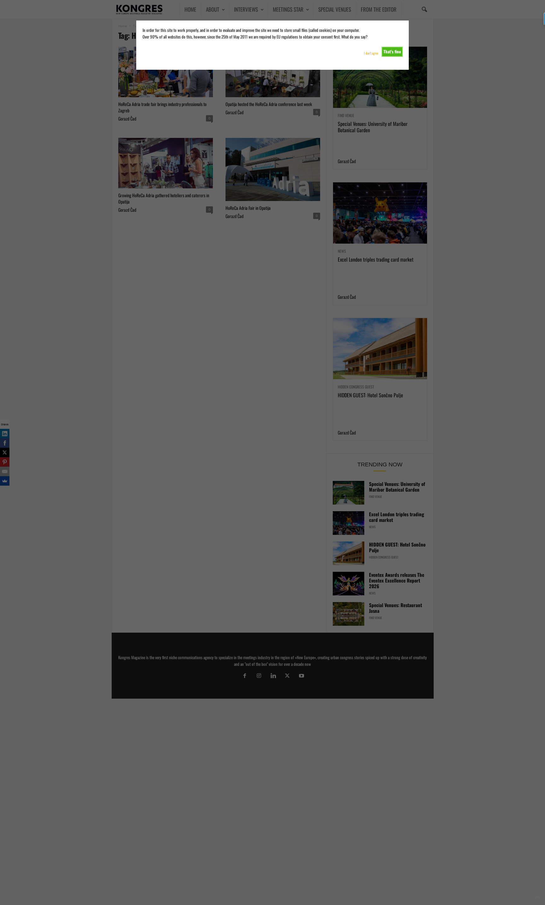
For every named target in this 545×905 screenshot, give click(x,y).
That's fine (392, 51)
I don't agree (371, 53)
